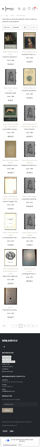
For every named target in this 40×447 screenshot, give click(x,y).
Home (1, 15)
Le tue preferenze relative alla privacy (22, 440)
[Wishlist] (29, 8)
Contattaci (5, 369)
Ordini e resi (6, 364)
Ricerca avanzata (7, 371)
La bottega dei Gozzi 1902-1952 (29, 274)
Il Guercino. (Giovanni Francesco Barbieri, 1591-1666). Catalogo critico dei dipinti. (10, 57)
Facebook (4, 347)
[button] (16, 35)
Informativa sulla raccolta (11, 445)
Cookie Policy (6, 359)
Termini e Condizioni (8, 361)
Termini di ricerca (7, 366)
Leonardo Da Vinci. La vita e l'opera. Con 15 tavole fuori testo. (29, 54)
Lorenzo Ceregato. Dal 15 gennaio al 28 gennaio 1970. (10, 201)
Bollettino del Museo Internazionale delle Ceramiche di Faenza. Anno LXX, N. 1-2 (29, 165)
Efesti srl (14, 425)
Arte (12, 15)
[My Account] (24, 8)
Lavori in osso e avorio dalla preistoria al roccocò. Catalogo (29, 238)
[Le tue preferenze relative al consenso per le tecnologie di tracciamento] (10, 445)
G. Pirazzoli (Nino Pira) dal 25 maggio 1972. (10, 238)
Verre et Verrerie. (29, 129)
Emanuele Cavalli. (10, 93)
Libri (6, 15)
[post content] (10, 40)
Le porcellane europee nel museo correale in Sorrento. (10, 129)
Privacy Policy (6, 356)
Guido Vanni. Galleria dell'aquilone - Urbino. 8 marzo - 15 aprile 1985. (10, 276)
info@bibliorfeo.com (8, 391)
